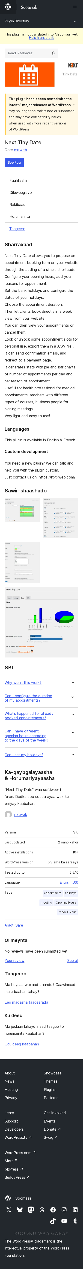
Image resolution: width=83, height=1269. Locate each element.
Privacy (11, 1097)
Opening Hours (66, 902)
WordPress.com (20, 1152)
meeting (46, 902)
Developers (14, 1129)
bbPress (14, 1169)
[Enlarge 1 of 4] (33, 504)
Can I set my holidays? (24, 755)
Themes (50, 1081)
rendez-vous (68, 912)
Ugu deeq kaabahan (22, 1044)
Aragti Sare (14, 925)
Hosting (11, 1089)
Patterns (51, 1097)
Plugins (50, 1089)
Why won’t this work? (23, 682)
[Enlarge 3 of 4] (33, 548)
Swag (51, 1137)
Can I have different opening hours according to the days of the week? (26, 735)
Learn (9, 1112)
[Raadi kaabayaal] (53, 53)
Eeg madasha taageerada (26, 1002)
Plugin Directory (17, 21)
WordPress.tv (18, 1137)
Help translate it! (41, 37)
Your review (14, 960)
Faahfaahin (18, 180)
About (10, 1073)
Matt (11, 1160)
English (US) (69, 882)
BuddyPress (17, 1177)
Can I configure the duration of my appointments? (28, 698)
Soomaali (23, 1198)
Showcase (53, 1073)
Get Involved (55, 1112)
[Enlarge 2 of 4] (72, 504)
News (9, 1081)
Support (11, 1121)
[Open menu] (75, 7)
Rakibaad (17, 204)
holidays (71, 893)
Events (50, 1121)
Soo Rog (14, 162)
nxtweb (20, 149)
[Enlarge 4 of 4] (72, 593)
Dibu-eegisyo (20, 192)
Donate (52, 1129)
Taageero (17, 228)
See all (72, 960)
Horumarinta (19, 216)
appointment (52, 893)
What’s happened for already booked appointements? (29, 715)
